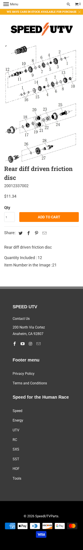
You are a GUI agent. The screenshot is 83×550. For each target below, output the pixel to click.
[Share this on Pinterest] (35, 233)
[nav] (10, 4)
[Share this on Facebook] (27, 233)
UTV (16, 430)
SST (16, 459)
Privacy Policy (24, 373)
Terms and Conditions (30, 383)
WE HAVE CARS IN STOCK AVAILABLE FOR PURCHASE (42, 11)
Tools (17, 478)
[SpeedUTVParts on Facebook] (15, 343)
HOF (16, 469)
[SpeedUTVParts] (42, 30)
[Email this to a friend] (43, 233)
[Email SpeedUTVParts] (39, 343)
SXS (16, 449)
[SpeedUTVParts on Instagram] (31, 343)
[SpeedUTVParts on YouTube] (23, 343)
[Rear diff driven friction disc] (41, 105)
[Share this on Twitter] (19, 233)
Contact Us (21, 319)
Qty (7, 207)
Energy (18, 420)
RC (15, 440)
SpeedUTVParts (46, 516)
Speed (17, 411)
